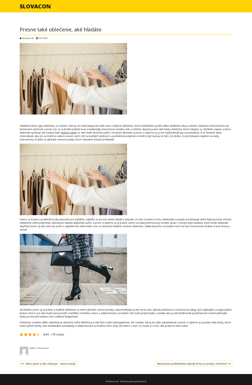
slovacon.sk (27, 38)
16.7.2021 (43, 38)
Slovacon (35, 6)
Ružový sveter (69, 132)
